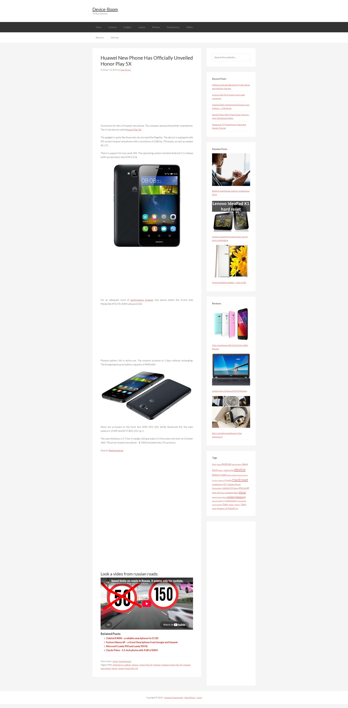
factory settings (232, 475)
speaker (231, 505)
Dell (232, 470)
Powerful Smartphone (219, 497)
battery (220, 470)
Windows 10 (222, 508)
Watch (214, 509)
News (115, 661)
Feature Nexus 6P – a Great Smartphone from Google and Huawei (142, 642)
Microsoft (244, 488)
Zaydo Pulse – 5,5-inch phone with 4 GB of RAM (132, 650)
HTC (225, 484)
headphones (217, 484)
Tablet (243, 504)
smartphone (231, 500)
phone (114, 668)
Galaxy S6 (221, 480)
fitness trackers (243, 475)
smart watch (241, 501)
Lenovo (226, 488)
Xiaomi (231, 508)
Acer (214, 464)
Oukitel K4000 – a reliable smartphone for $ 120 (132, 638)
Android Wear (237, 464)
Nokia (236, 493)
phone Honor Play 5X (128, 668)
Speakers (237, 505)
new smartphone (227, 493)
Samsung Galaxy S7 (218, 501)
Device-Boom (105, 9)
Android (226, 464)
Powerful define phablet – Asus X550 (229, 282)
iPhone (238, 484)
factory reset (219, 474)
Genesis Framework (173, 697)
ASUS (215, 470)
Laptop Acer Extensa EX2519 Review (229, 391)
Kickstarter (217, 488)
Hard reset (240, 480)
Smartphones (125, 661)
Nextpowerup (116, 450)
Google (228, 480)
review (231, 496)
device (135, 664)
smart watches (217, 505)
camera (227, 470)
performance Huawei (141, 299)
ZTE (236, 509)
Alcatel (219, 464)
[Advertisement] (147, 99)
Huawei (157, 664)
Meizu (235, 488)
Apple (245, 464)
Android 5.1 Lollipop (122, 664)
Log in (199, 697)
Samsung (240, 496)
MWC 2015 (216, 493)
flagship (214, 480)
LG (231, 487)
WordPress (189, 697)
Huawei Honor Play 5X (171, 664)
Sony (225, 504)
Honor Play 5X (133, 129)
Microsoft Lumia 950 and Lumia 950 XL (127, 646)
